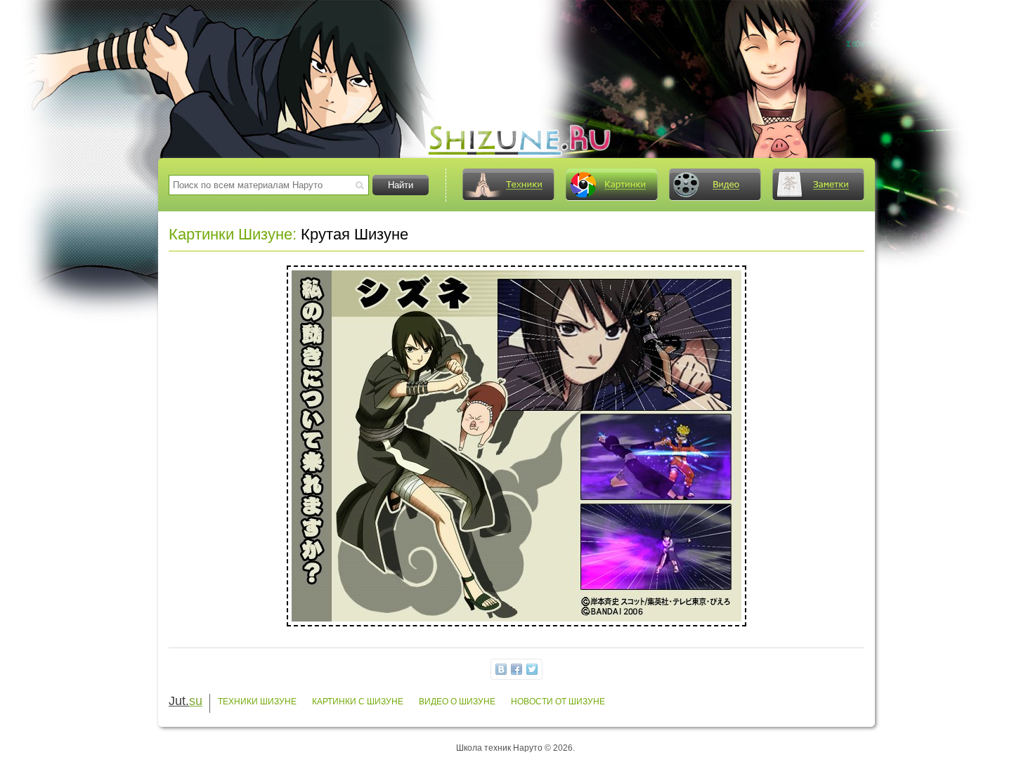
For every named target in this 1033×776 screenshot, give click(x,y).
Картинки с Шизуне (357, 701)
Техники (508, 185)
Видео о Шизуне (457, 701)
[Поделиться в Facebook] (516, 669)
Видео (714, 185)
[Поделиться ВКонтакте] (501, 669)
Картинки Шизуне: (233, 234)
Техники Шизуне (257, 701)
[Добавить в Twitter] (532, 669)
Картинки (611, 185)
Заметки (818, 185)
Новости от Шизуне (558, 701)
